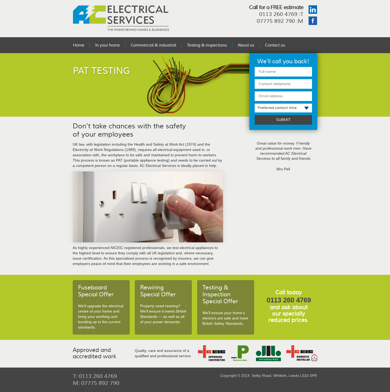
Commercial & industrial (153, 45)
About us (246, 45)
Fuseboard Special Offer (96, 291)
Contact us (275, 45)
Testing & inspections (207, 45)
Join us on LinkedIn (313, 9)
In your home (107, 45)
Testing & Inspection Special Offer (220, 294)
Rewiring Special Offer (158, 291)
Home (78, 45)
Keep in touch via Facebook (313, 20)
